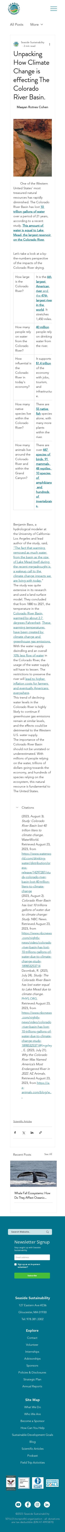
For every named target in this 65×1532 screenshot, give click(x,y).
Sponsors (32, 1365)
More (34, 24)
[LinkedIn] (47, 1505)
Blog (32, 1441)
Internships (32, 1351)
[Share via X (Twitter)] (23, 1132)
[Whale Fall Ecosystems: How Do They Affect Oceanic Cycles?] (33, 1174)
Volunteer (32, 1344)
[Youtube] (18, 1505)
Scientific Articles (22, 1121)
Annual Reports (32, 1386)
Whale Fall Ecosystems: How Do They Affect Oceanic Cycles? (32, 1195)
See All (48, 1154)
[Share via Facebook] (15, 1132)
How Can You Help (33, 1428)
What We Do (32, 1407)
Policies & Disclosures (32, 1372)
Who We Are (32, 1414)
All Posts (16, 24)
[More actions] (50, 44)
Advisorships (32, 1358)
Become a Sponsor (32, 1421)
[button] (32, 807)
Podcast (32, 1455)
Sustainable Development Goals (32, 1435)
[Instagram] (37, 1505)
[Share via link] (40, 1132)
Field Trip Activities (32, 1462)
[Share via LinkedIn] (32, 1132)
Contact (32, 1338)
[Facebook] (28, 1505)
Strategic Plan (32, 1379)
